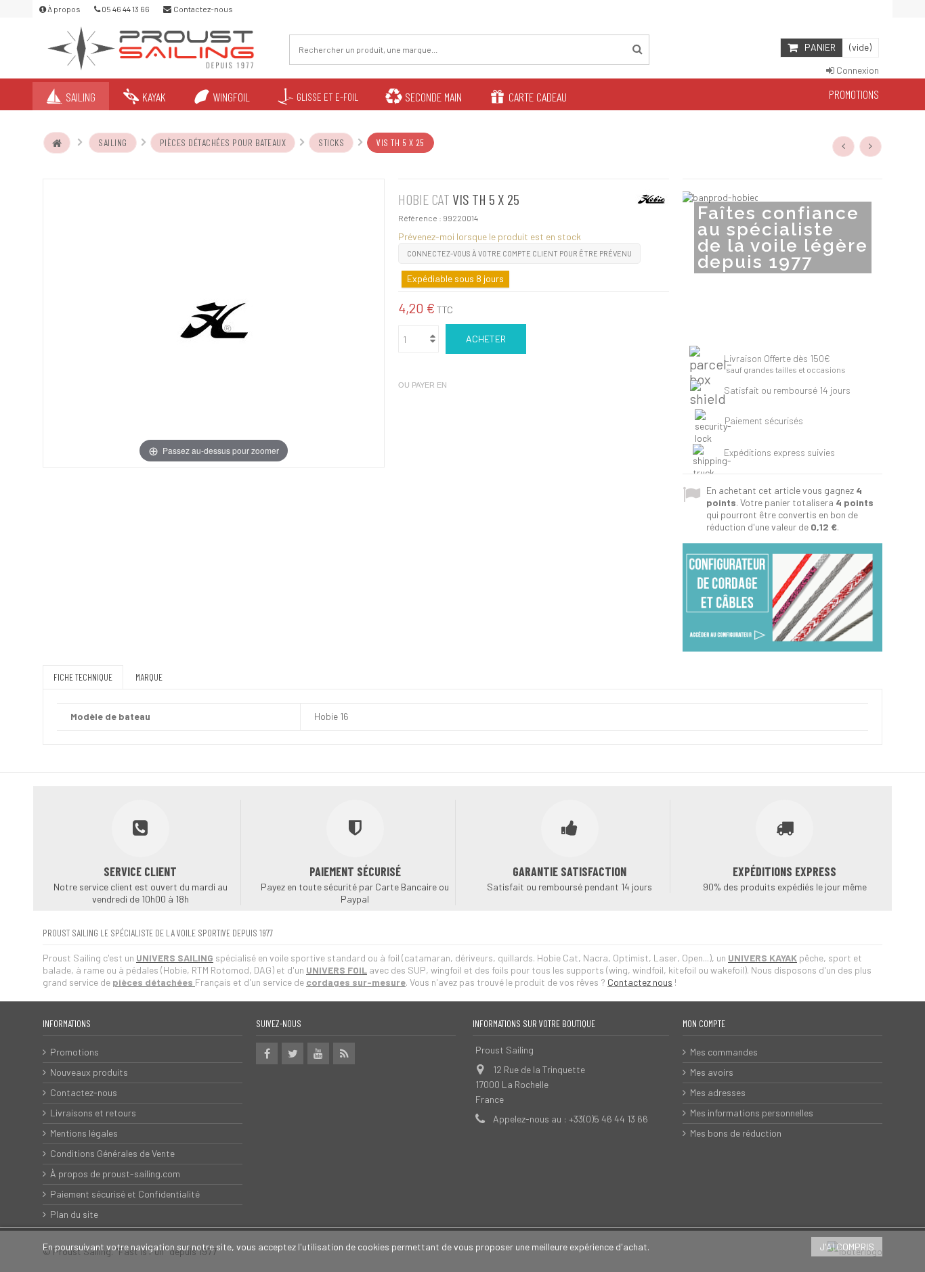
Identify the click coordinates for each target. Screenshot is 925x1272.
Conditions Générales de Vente (112, 1153)
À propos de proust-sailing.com (115, 1173)
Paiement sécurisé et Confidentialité (125, 1194)
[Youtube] (318, 1053)
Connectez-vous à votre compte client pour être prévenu (519, 253)
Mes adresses (718, 1092)
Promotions (74, 1052)
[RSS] (344, 1053)
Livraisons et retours (93, 1112)
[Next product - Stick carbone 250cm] (870, 146)
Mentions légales (84, 1133)
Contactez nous (639, 982)
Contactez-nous (83, 1092)
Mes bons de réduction (735, 1133)
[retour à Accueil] (56, 143)
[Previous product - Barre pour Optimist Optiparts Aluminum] (843, 146)
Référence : (420, 218)
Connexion (856, 70)
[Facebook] (267, 1053)
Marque (149, 677)
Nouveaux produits (89, 1072)
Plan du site (74, 1214)
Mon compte (704, 1023)
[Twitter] (292, 1053)
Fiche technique (82, 677)
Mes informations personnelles (751, 1112)
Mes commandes (724, 1052)
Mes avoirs (711, 1072)
